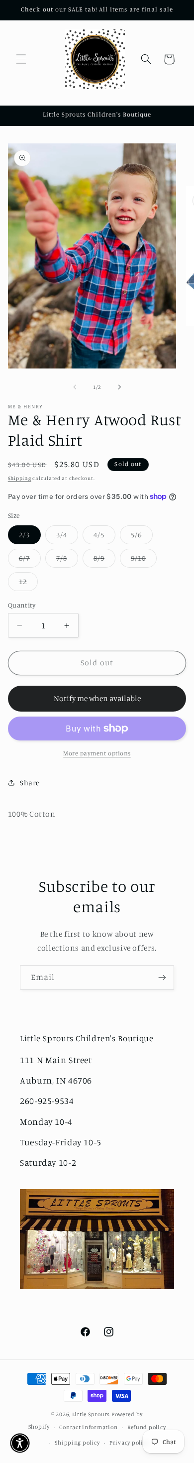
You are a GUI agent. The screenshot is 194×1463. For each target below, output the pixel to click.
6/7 (30, 560)
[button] (20, 59)
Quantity (21, 605)
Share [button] (30, 782)
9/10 (144, 560)
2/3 (30, 537)
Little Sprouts (91, 1414)
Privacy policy (129, 1442)
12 (28, 584)
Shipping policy (77, 1442)
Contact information (88, 1427)
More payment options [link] (97, 753)
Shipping (19, 478)
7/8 (67, 560)
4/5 (104, 537)
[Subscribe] (162, 977)
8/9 (104, 560)
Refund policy (146, 1427)
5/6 (142, 537)
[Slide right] (119, 387)
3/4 (67, 537)
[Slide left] (75, 387)
